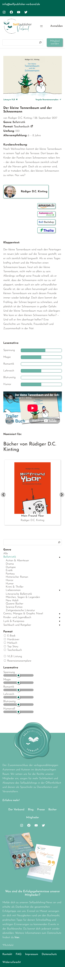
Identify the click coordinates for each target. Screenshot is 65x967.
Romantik (8, 687)
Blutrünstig (9, 701)
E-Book (10, 635)
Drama (10, 564)
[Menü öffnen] (41, 26)
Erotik (9, 570)
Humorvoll (9, 709)
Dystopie (11, 567)
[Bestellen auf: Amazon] (46, 206)
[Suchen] (40, 42)
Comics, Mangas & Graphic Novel (23, 613)
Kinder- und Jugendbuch (17, 617)
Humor (10, 583)
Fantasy (10, 573)
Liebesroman (13, 590)
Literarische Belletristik (19, 594)
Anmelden (56, 26)
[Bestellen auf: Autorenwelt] (46, 214)
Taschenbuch (14, 650)
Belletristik (9, 557)
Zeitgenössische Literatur (20, 610)
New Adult (12, 600)
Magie (7, 679)
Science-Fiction (14, 607)
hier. (17, 937)
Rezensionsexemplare (18, 661)
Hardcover (12, 639)
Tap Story (12, 646)
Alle (5, 553)
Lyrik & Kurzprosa (13, 621)
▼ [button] (60, 590)
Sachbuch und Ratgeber (17, 625)
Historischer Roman (17, 577)
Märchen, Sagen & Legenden (23, 597)
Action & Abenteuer (17, 560)
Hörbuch (11, 643)
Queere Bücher (14, 603)
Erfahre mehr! (11, 800)
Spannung (9, 672)
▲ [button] (60, 557)
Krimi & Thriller (14, 587)
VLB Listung (14, 656)
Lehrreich (8, 694)
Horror (9, 580)
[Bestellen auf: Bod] (46, 222)
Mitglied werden (55, 42)
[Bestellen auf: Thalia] (46, 230)
